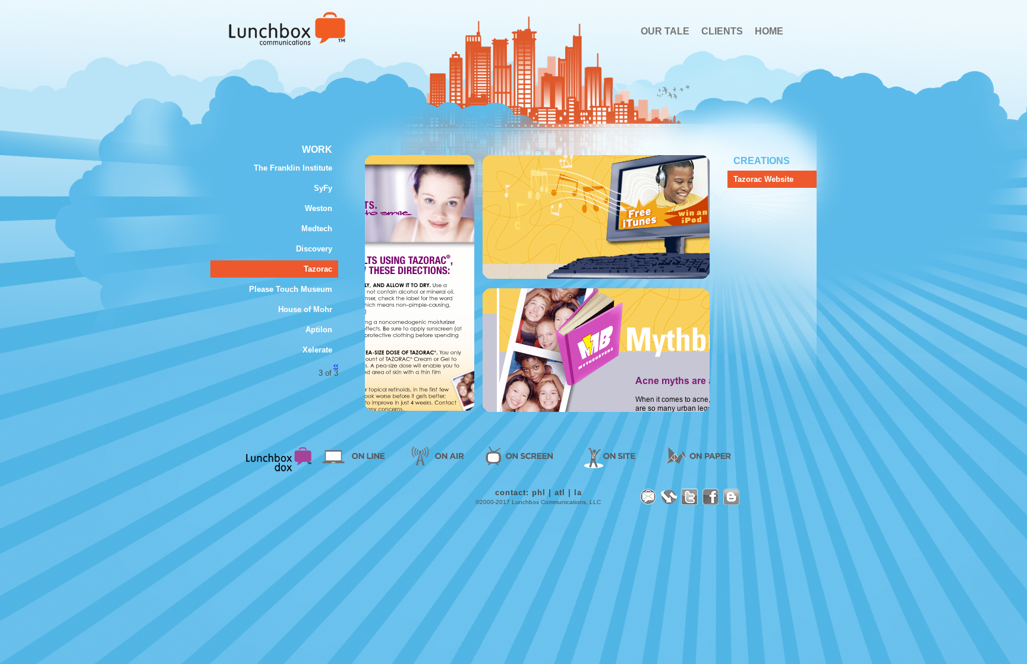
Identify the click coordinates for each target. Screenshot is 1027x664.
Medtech (316, 228)
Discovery (314, 248)
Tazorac (318, 269)
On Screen (523, 455)
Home (287, 28)
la (578, 492)
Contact (648, 497)
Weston (318, 208)
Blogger (731, 497)
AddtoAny (669, 497)
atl (560, 492)
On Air (437, 455)
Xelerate (317, 349)
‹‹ (335, 365)
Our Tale (665, 31)
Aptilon (318, 329)
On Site (611, 455)
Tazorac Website (763, 179)
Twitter (690, 497)
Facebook (710, 497)
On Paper (693, 455)
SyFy (323, 188)
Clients (722, 31)
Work (317, 149)
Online (358, 455)
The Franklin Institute (293, 167)
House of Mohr (305, 309)
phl (539, 492)
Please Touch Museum (290, 289)
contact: (512, 492)
